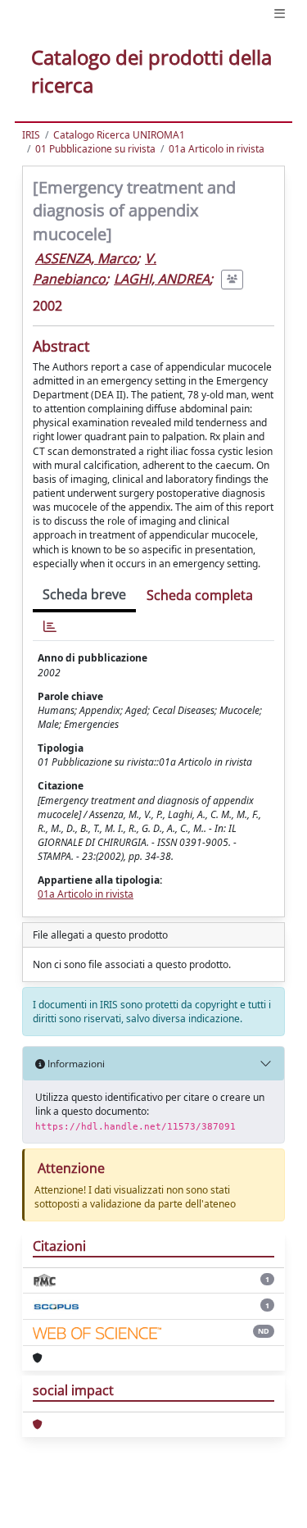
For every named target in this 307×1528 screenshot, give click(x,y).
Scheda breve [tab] (84, 594)
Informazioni (75, 1064)
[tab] (50, 627)
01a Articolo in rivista (216, 149)
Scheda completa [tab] (200, 595)
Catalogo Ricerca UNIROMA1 (119, 135)
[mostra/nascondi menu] (279, 13)
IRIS (31, 135)
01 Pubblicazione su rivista (95, 149)
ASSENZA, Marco (86, 258)
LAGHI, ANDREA (162, 279)
